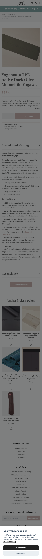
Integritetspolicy (9, 542)
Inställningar (21, 553)
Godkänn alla (21, 548)
